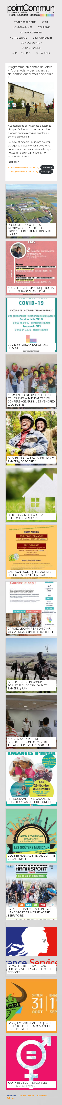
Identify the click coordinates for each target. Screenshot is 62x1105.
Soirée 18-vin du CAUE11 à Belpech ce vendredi (25, 517)
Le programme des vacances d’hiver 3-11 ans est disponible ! (30, 800)
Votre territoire (25, 22)
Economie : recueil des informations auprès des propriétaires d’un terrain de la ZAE (30, 229)
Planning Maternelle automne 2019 (23, 171)
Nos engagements (31, 32)
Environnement (42, 37)
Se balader (43, 53)
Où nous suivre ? (31, 43)
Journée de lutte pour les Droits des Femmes (27, 1084)
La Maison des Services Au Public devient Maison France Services (30, 969)
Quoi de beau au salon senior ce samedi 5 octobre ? (31, 460)
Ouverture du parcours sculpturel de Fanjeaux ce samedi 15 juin (27, 685)
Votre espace (18, 37)
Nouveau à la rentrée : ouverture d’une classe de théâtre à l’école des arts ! (28, 742)
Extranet (11, 1098)
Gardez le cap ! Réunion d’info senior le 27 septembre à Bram (30, 630)
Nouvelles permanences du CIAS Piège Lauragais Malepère (31, 289)
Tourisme (44, 27)
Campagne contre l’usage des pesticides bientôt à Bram (30, 573)
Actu (44, 22)
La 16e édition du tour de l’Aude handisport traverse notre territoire (31, 912)
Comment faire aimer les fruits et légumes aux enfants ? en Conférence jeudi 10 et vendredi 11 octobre (31, 400)
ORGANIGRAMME (31, 48)
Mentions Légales (26, 1096)
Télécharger (47, 167)
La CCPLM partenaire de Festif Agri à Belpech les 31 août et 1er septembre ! (30, 1026)
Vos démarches (22, 27)
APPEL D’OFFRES (21, 53)
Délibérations (41, 1096)
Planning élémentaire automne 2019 (23, 167)
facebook (11, 1096)
